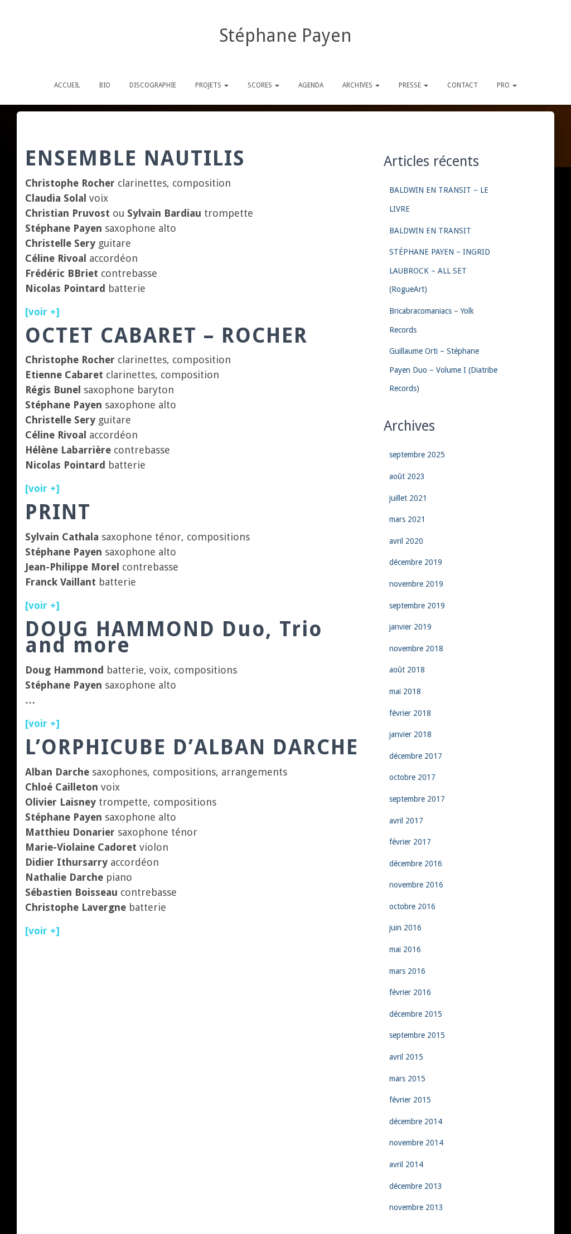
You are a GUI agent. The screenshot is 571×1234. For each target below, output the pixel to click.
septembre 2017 (417, 798)
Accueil (67, 85)
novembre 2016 (416, 884)
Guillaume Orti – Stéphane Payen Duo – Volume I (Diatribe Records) (443, 370)
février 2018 (410, 713)
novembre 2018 (416, 648)
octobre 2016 (412, 906)
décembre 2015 (415, 1013)
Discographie (152, 85)
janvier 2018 (410, 734)
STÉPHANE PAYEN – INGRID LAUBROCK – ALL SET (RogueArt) (439, 270)
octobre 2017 (412, 777)
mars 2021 (407, 519)
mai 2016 (405, 949)
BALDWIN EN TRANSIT (430, 230)
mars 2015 (407, 1078)
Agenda (310, 85)
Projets (209, 85)
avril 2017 (406, 820)
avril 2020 (406, 540)
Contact (462, 85)
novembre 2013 (416, 1207)
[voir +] (42, 605)
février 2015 (410, 1099)
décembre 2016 (415, 863)
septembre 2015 (417, 1035)
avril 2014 (406, 1164)
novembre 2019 (416, 583)
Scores (261, 85)
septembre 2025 (417, 454)
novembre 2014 (416, 1142)
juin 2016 (405, 927)
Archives (358, 85)
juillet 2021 (408, 498)
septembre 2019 (417, 605)
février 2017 (410, 841)
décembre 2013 (415, 1186)
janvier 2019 (410, 626)
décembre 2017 (415, 756)
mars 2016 (407, 971)
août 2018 (407, 669)
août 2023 (407, 476)
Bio (104, 85)
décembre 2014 (415, 1121)
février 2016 (410, 992)
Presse (411, 85)
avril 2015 (406, 1056)
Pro (504, 85)
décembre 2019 (415, 562)
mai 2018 (405, 691)
